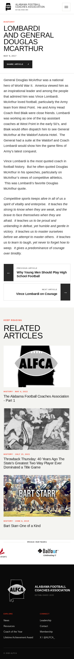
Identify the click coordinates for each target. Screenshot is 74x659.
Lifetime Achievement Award (18, 637)
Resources (9, 626)
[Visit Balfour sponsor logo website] (43, 552)
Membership (46, 631)
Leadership (45, 620)
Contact (44, 626)
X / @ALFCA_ (47, 637)
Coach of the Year (13, 631)
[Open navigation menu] (66, 7)
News (6, 620)
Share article (18, 64)
